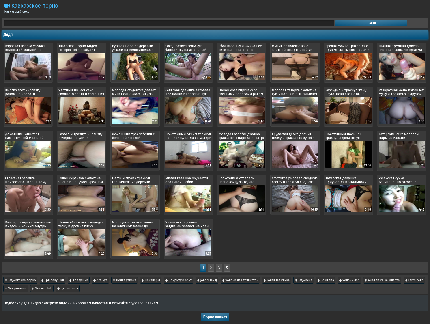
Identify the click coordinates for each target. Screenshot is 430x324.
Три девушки (53, 280)
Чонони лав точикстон (241, 280)
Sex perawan (16, 288)
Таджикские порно (21, 280)
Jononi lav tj (208, 280)
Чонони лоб (350, 280)
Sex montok (43, 288)
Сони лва (327, 280)
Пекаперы (152, 280)
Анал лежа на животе (383, 280)
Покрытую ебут (180, 280)
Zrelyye (102, 280)
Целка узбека (125, 280)
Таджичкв (304, 280)
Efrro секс (415, 280)
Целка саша (69, 288)
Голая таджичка (278, 280)
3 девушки (79, 280)
